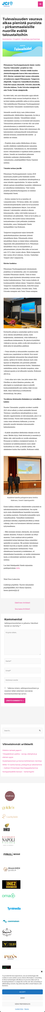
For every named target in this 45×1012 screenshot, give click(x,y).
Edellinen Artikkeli (22, 602)
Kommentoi (7, 39)
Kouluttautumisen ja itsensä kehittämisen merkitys (22, 761)
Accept (22, 992)
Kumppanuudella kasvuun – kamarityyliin (18, 772)
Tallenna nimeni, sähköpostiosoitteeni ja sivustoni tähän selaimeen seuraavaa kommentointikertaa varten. (21, 691)
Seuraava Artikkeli (22, 609)
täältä (18, 568)
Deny (22, 998)
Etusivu (26, 1009)
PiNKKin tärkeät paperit (12, 750)
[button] (42, 971)
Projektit (16, 39)
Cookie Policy (19, 1009)
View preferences (22, 1004)
